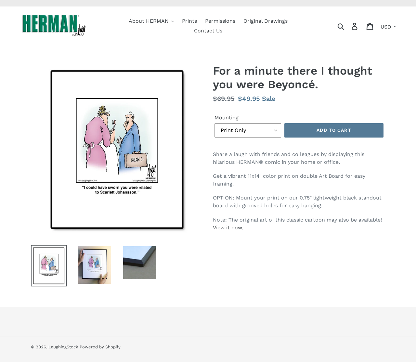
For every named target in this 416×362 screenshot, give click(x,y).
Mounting (226, 118)
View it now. (228, 227)
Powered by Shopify (100, 346)
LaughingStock (63, 346)
